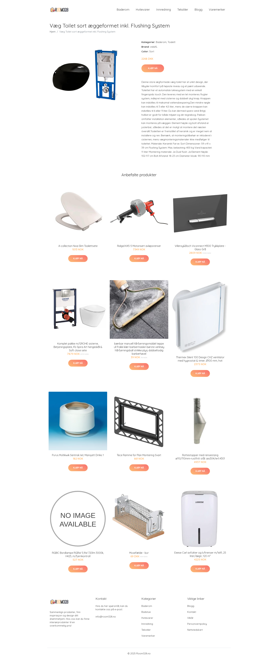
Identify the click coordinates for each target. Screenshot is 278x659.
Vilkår (190, 617)
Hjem (53, 31)
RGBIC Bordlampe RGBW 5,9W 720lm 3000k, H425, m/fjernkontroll (78, 554)
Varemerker (217, 9)
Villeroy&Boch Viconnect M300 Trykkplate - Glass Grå (200, 247)
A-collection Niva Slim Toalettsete (77, 246)
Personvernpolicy (197, 623)
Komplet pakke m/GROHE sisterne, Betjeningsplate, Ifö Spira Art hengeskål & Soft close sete (78, 347)
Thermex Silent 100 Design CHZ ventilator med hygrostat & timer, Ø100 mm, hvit (200, 359)
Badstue (146, 611)
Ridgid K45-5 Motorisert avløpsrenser (139, 246)
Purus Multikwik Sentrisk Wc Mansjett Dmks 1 (78, 455)
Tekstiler (182, 9)
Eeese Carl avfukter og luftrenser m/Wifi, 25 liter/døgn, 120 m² (200, 554)
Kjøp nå (153, 68)
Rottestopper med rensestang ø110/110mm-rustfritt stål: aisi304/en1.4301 (200, 456)
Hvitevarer (143, 9)
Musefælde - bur (139, 552)
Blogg (198, 9)
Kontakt (191, 611)
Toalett (171, 42)
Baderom (123, 9)
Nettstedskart (195, 629)
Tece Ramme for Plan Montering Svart (139, 455)
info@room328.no (106, 616)
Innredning (163, 9)
